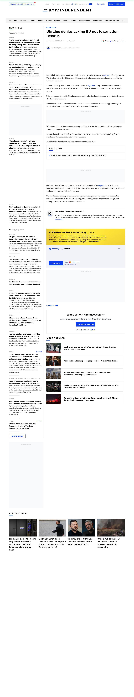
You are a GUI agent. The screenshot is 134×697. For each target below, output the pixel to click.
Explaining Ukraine (111, 20)
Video (65, 20)
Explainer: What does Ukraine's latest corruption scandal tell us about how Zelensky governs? (52, 543)
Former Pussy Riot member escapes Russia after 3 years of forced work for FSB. (24, 295)
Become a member (85, 324)
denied (106, 75)
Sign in (92, 330)
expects (101, 185)
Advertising (66, 4)
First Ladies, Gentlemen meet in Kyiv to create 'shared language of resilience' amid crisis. (25, 209)
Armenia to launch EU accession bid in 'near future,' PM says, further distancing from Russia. (25, 87)
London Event (84, 4)
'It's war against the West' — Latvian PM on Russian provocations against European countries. (24, 336)
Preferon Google (112, 41)
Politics (23, 20)
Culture (73, 20)
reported (91, 86)
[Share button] (123, 41)
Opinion (57, 20)
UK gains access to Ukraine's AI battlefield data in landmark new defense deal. (23, 239)
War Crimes (97, 20)
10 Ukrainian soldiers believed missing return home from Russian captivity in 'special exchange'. (25, 403)
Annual (67, 249)
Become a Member (116, 4)
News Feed (51, 27)
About (48, 4)
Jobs (58, 4)
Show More (17, 436)
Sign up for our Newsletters (22, 4)
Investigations (84, 20)
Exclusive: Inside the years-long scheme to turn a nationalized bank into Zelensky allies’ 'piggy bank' (23, 544)
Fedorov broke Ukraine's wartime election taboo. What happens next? (80, 541)
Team (53, 4)
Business (32, 20)
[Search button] (123, 20)
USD (119, 249)
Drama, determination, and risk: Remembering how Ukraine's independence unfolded (22, 426)
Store (75, 4)
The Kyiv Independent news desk (67, 48)
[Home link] (67, 10)
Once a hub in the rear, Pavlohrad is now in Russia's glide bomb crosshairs (108, 543)
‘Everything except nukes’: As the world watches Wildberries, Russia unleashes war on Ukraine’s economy (24, 356)
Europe (49, 20)
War (15, 20)
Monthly (55, 249)
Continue (56, 263)
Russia (40, 20)
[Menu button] (10, 20)
